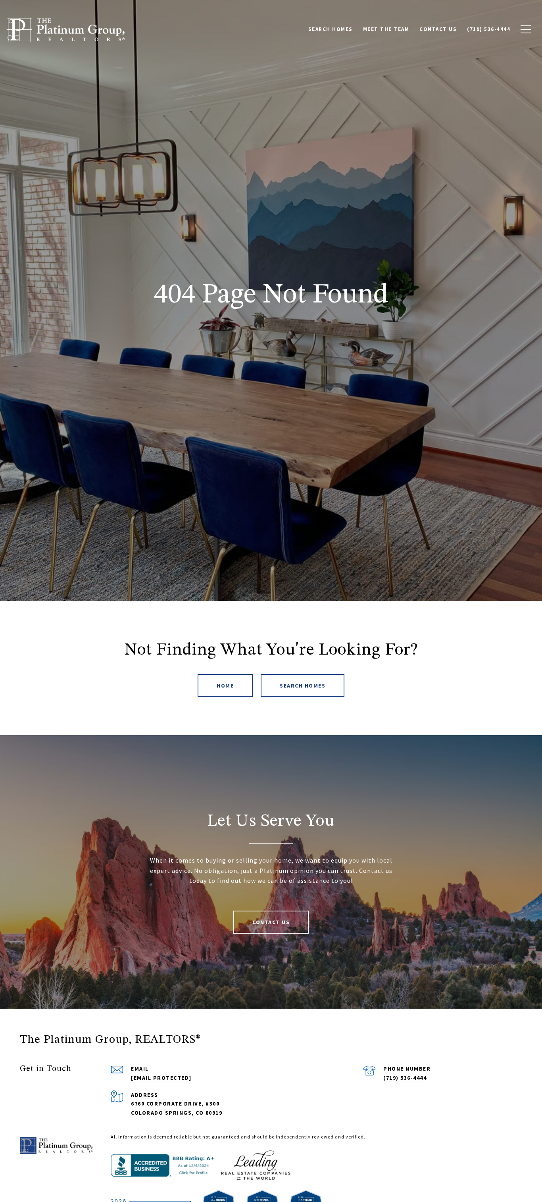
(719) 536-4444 (405, 1077)
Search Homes (302, 685)
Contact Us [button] (271, 922)
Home (225, 685)
